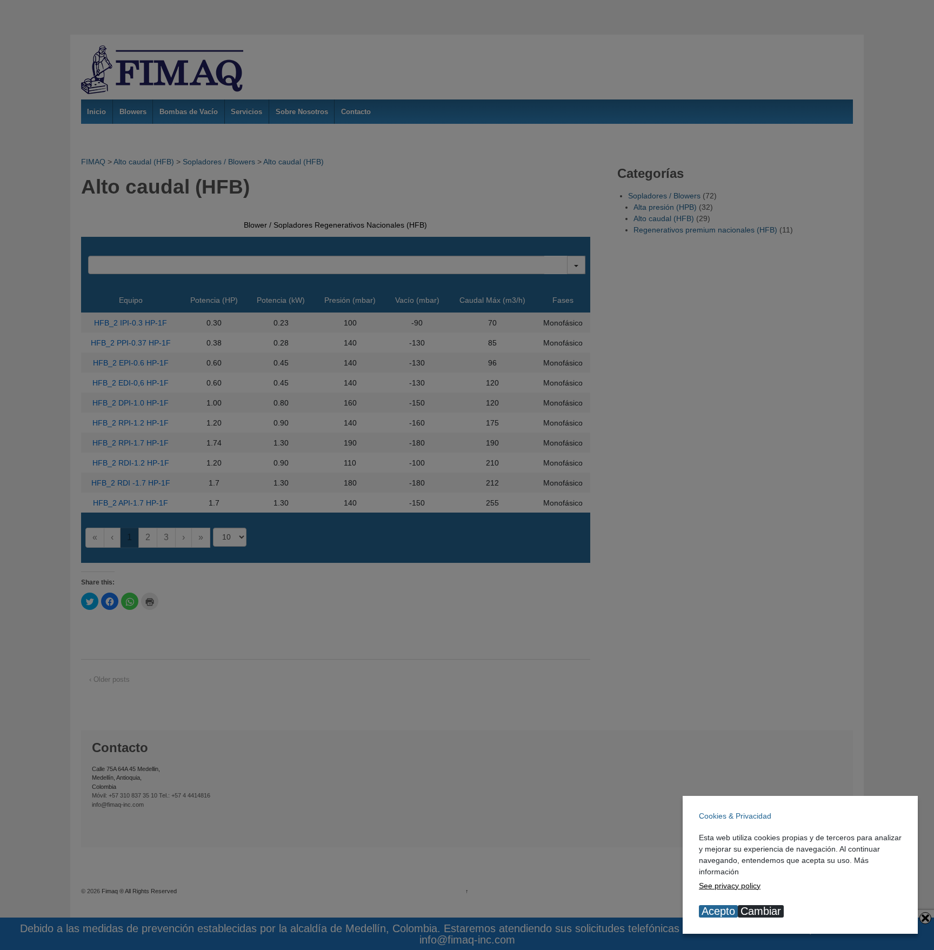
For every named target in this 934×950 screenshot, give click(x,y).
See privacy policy (729, 885)
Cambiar (760, 911)
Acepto (718, 911)
